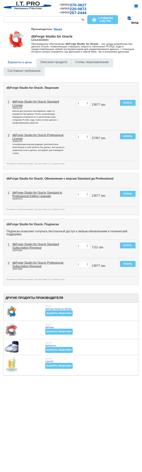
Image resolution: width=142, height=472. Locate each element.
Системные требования (24, 70)
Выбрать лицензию (59, 313)
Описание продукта (53, 62)
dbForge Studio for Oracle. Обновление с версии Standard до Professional (59, 178)
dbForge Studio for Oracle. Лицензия (32, 87)
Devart (58, 29)
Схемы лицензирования (92, 62)
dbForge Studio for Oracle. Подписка (32, 224)
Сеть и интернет (40, 39)
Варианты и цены (20, 62)
